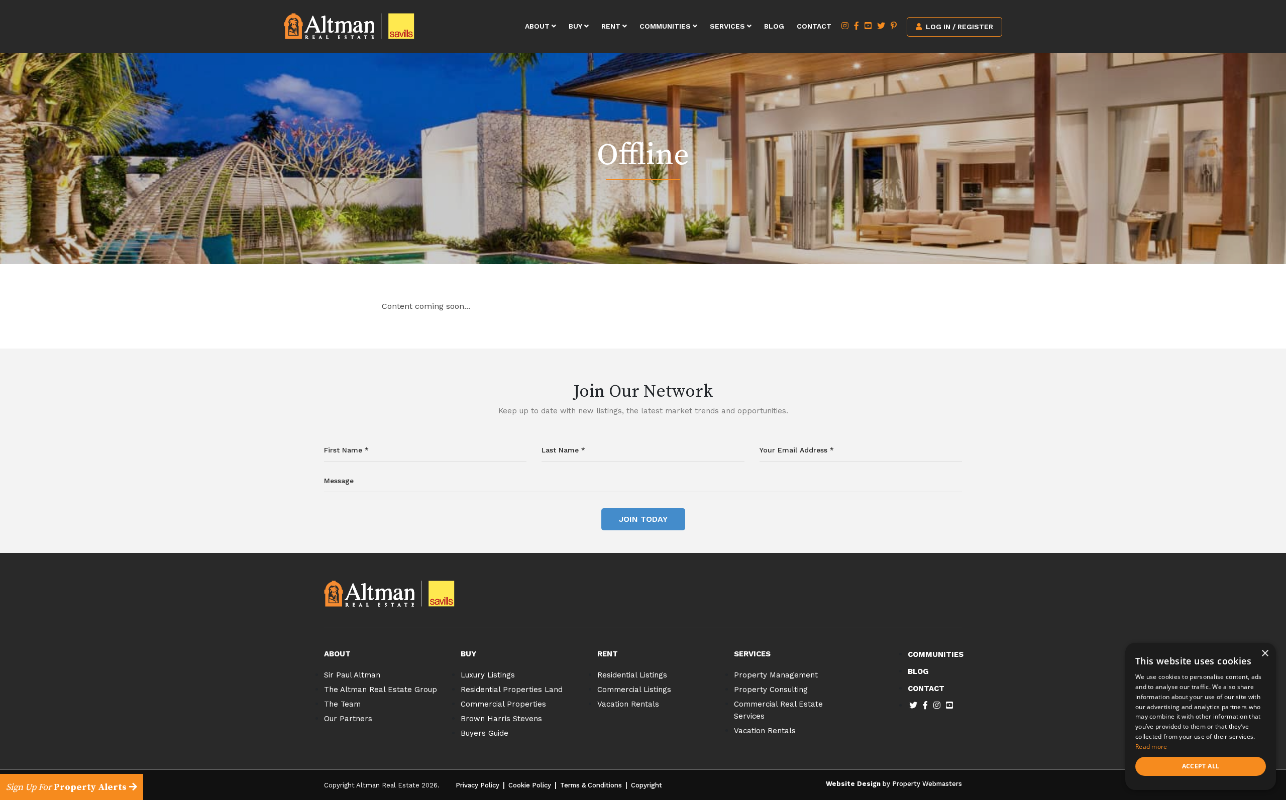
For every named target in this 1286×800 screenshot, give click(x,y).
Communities (666, 26)
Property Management (776, 674)
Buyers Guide (484, 733)
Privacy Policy (477, 785)
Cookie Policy (529, 785)
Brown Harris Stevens (501, 718)
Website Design (853, 783)
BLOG (918, 671)
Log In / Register (958, 27)
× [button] (1264, 653)
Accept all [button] (1201, 766)
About (538, 26)
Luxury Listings (488, 674)
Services (728, 26)
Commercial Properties (503, 704)
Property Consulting (771, 689)
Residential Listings (632, 674)
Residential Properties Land (512, 689)
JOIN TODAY (643, 519)
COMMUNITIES (935, 654)
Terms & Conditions (591, 785)
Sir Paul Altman (352, 674)
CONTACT (926, 688)
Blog (774, 26)
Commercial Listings (634, 689)
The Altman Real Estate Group (380, 689)
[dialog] (1200, 716)
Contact (814, 26)
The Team (342, 704)
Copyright (646, 785)
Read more (1151, 746)
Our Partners (348, 718)
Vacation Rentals (628, 704)
